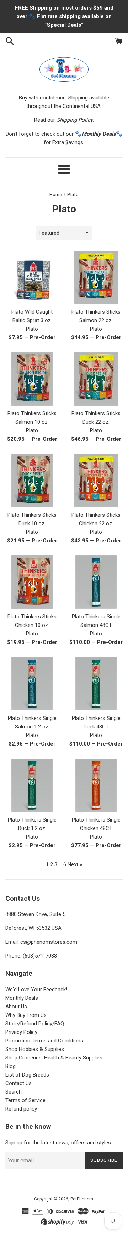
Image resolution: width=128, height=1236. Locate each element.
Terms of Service (25, 1100)
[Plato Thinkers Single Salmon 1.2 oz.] (32, 683)
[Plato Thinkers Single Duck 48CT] (96, 683)
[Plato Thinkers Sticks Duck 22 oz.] (96, 379)
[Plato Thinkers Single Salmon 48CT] (96, 582)
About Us (16, 1006)
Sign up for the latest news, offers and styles (58, 1142)
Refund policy (21, 1109)
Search (13, 1092)
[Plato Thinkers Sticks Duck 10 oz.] (32, 480)
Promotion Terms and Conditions (44, 1040)
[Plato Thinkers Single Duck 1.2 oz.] (32, 785)
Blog (10, 1066)
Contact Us (18, 1083)
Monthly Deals (21, 998)
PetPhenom (81, 1199)
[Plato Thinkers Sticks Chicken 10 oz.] (32, 582)
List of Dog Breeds (27, 1075)
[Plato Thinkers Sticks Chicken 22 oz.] (96, 480)
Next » (75, 864)
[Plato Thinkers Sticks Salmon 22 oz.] (96, 277)
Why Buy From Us (26, 1015)
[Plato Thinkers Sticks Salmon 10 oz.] (32, 379)
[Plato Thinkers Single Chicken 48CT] (96, 785)
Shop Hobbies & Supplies (34, 1049)
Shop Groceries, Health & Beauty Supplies (53, 1058)
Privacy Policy (21, 1032)
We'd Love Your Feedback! (36, 989)
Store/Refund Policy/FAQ (34, 1023)
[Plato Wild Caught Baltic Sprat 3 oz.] (32, 277)
